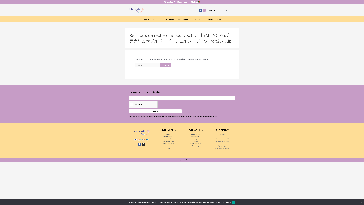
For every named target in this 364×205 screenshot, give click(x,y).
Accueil (146, 19)
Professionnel (183, 19)
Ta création (169, 19)
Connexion (213, 10)
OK (233, 202)
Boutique (156, 19)
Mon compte (199, 19)
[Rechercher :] (147, 65)
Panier (210, 19)
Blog (219, 19)
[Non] (362, 202)
